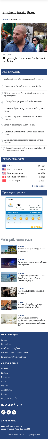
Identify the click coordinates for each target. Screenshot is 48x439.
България (21, 246)
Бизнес (4, 386)
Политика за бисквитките (13, 357)
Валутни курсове (9, 398)
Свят (3, 382)
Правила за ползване (10, 349)
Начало (6, 20)
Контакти (6, 344)
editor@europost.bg (14, 426)
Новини (4, 373)
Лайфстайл (6, 390)
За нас (4, 340)
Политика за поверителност (14, 353)
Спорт (4, 394)
